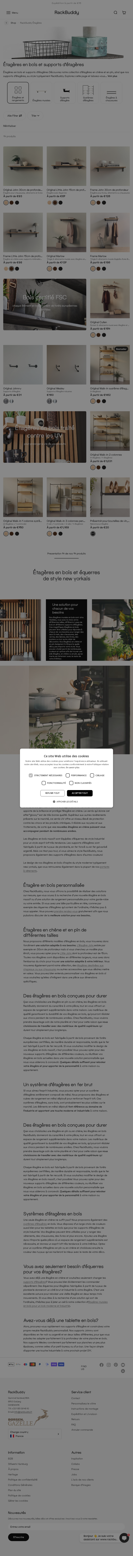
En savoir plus (72, 767)
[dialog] (66, 777)
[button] (66, 802)
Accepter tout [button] (80, 793)
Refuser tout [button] (52, 793)
